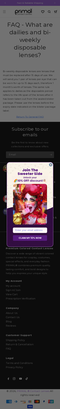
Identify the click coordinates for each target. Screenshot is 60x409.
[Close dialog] (50, 164)
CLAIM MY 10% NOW (30, 238)
